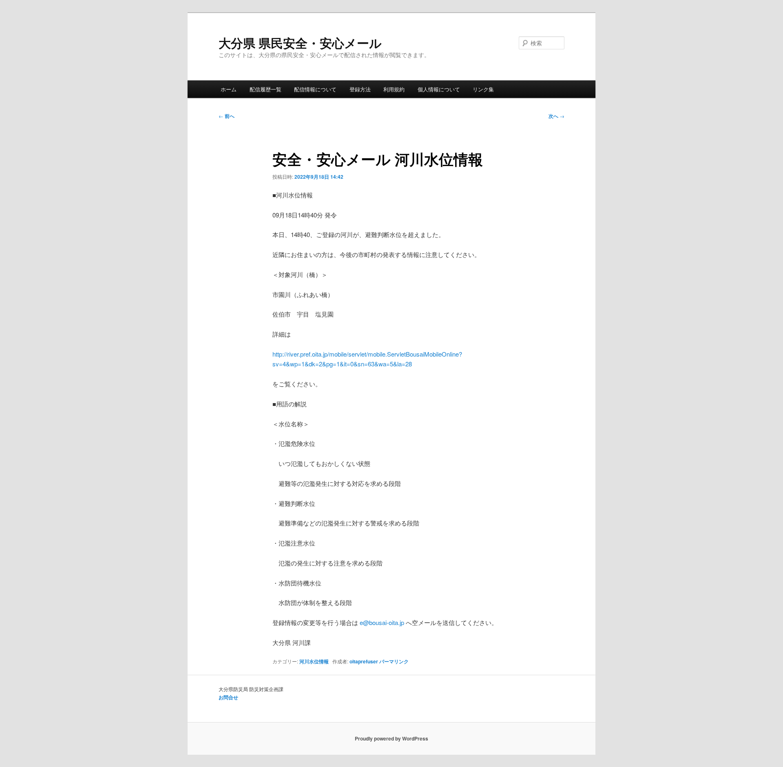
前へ (226, 116)
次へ (556, 116)
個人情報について (439, 89)
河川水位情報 (314, 661)
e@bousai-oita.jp (382, 622)
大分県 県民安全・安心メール (300, 42)
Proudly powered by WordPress (391, 738)
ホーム (229, 89)
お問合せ (228, 697)
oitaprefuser (363, 661)
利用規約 (394, 89)
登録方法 (360, 89)
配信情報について (315, 89)
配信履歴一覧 (265, 89)
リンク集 (483, 89)
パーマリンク (394, 661)
